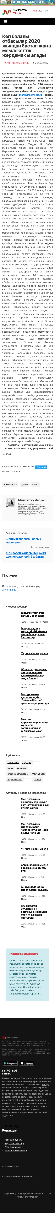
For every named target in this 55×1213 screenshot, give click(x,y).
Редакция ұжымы (14, 1147)
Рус (46, 10)
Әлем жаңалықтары (17, 774)
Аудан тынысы (14, 779)
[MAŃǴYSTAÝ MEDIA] (7, 12)
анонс (35, 484)
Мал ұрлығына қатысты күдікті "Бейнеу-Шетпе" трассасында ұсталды (35, 699)
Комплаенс (13, 762)
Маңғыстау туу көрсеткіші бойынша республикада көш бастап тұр (34, 633)
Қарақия (26, 762)
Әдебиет (21, 768)
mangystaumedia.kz (30, 94)
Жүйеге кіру (9, 589)
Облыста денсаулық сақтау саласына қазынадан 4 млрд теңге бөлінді (34, 674)
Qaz (40, 10)
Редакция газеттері (14, 1143)
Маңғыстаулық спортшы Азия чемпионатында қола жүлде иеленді (34, 828)
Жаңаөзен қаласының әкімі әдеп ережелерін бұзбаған (26, 554)
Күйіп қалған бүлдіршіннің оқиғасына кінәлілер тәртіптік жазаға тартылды (34, 911)
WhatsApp (41, 467)
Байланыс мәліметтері (16, 1150)
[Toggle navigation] (4, 21)
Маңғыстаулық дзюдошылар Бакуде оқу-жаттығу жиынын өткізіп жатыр (35, 803)
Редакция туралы (13, 1139)
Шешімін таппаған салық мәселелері (32, 614)
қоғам (24, 484)
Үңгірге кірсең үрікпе (34, 653)
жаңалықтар (10, 484)
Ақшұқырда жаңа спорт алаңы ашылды (34, 888)
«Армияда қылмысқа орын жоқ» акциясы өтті (34, 867)
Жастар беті (38, 774)
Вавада (45, 1084)
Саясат (37, 779)
